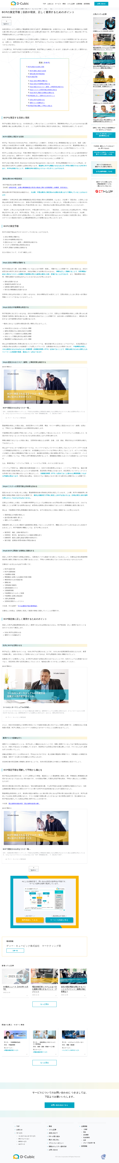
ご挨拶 (85, 1129)
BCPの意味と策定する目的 (38, 71)
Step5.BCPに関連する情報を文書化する (42, 92)
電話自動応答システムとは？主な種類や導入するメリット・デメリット (44, 989)
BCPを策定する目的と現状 (36, 66)
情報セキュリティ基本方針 (58, 1146)
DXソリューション (24, 1138)
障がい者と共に (54, 1140)
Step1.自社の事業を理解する (38, 81)
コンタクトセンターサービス (27, 1136)
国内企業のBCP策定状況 (37, 74)
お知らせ (50, 4)
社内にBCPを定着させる (37, 99)
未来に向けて (53, 1133)
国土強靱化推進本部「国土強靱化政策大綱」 (24, 803)
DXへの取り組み (54, 1136)
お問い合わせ (101, 3)
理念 (84, 1132)
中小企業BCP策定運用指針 (27, 606)
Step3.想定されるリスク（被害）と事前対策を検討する (47, 86)
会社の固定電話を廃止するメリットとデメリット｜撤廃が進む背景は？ (73, 989)
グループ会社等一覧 (89, 1143)
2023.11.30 (15, 976)
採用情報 (87, 4)
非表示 (46, 63)
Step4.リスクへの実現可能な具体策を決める (43, 89)
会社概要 (86, 1134)
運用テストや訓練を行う (37, 102)
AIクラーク (22, 1144)
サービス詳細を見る (59, 920)
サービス (58, 4)
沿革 (84, 1140)
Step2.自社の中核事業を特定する (40, 83)
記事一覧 (15, 950)
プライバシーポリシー (56, 1143)
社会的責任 (86, 1137)
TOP (44, 4)
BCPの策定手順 (32, 76)
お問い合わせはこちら (59, 1105)
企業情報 (79, 4)
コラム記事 (71, 4)
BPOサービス (22, 1141)
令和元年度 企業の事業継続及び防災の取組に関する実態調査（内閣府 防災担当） (38, 187)
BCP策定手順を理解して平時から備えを (40, 105)
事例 (64, 4)
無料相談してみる (30, 920)
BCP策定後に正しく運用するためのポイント (41, 95)
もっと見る (44, 1004)
